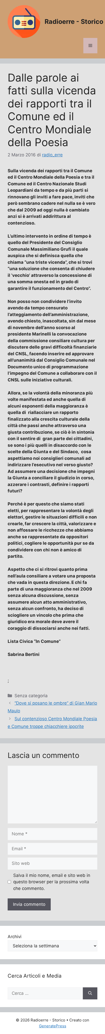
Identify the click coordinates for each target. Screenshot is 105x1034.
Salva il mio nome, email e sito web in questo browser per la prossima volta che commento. (51, 882)
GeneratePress (52, 1025)
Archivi (14, 936)
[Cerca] (90, 993)
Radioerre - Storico (74, 21)
